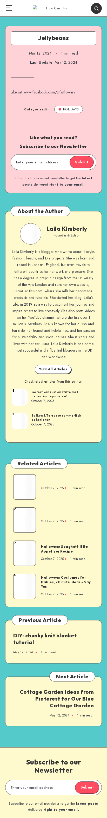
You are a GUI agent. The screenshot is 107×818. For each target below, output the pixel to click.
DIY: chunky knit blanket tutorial (45, 638)
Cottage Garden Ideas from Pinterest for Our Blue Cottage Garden (57, 699)
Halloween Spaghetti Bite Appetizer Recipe (64, 548)
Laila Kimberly (66, 228)
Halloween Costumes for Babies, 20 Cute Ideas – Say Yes (66, 582)
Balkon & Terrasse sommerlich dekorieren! (56, 417)
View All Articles (53, 369)
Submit (81, 162)
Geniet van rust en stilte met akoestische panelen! (54, 394)
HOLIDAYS (71, 109)
